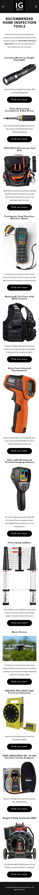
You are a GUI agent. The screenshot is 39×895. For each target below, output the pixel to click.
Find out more (19, 100)
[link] (19, 6)
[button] (3, 6)
